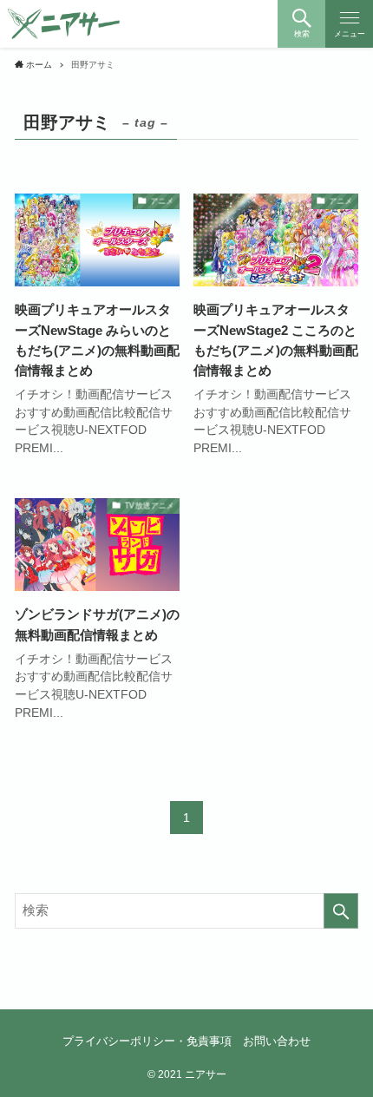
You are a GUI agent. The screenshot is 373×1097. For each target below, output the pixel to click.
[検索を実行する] (341, 911)
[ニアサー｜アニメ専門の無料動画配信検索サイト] (64, 24)
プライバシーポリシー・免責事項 (147, 1041)
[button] (301, 24)
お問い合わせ (277, 1041)
